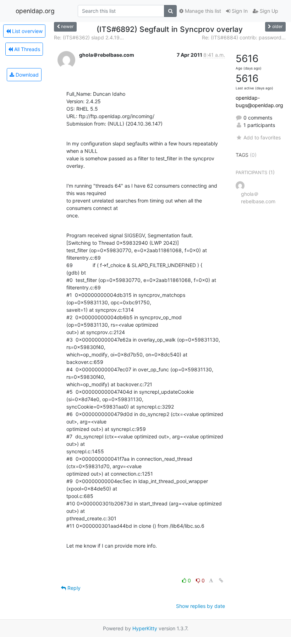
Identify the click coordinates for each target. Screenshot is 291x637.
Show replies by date (200, 606)
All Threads (26, 49)
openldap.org (35, 11)
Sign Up (268, 11)
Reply (73, 588)
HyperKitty (144, 628)
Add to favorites (262, 137)
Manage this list (202, 11)
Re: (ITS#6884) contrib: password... (244, 37)
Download (26, 75)
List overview (27, 31)
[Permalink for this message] (221, 580)
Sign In (239, 11)
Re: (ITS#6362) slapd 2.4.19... (89, 37)
